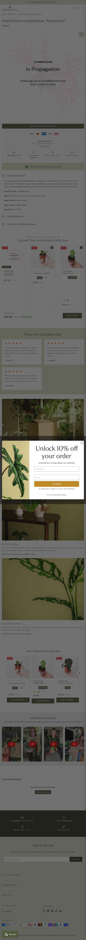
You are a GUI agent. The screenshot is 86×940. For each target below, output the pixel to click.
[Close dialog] (82, 443)
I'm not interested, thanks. (57, 495)
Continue (56, 483)
